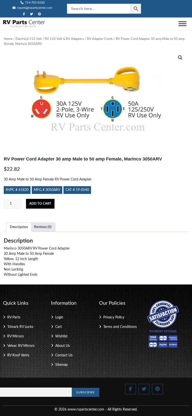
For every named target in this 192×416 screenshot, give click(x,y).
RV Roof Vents (18, 355)
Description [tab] (19, 227)
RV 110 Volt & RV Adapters (64, 39)
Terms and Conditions (120, 327)
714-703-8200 (34, 2)
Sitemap (61, 365)
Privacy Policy (113, 317)
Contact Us (63, 355)
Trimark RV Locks (20, 327)
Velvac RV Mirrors (20, 346)
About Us (62, 346)
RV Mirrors (15, 336)
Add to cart (40, 203)
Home (8, 39)
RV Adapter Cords (100, 39)
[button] (180, 57)
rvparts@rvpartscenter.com (34, 7)
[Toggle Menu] (182, 23)
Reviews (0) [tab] (43, 227)
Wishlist (61, 336)
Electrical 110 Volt (29, 39)
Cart (58, 327)
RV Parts (13, 317)
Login (59, 317)
